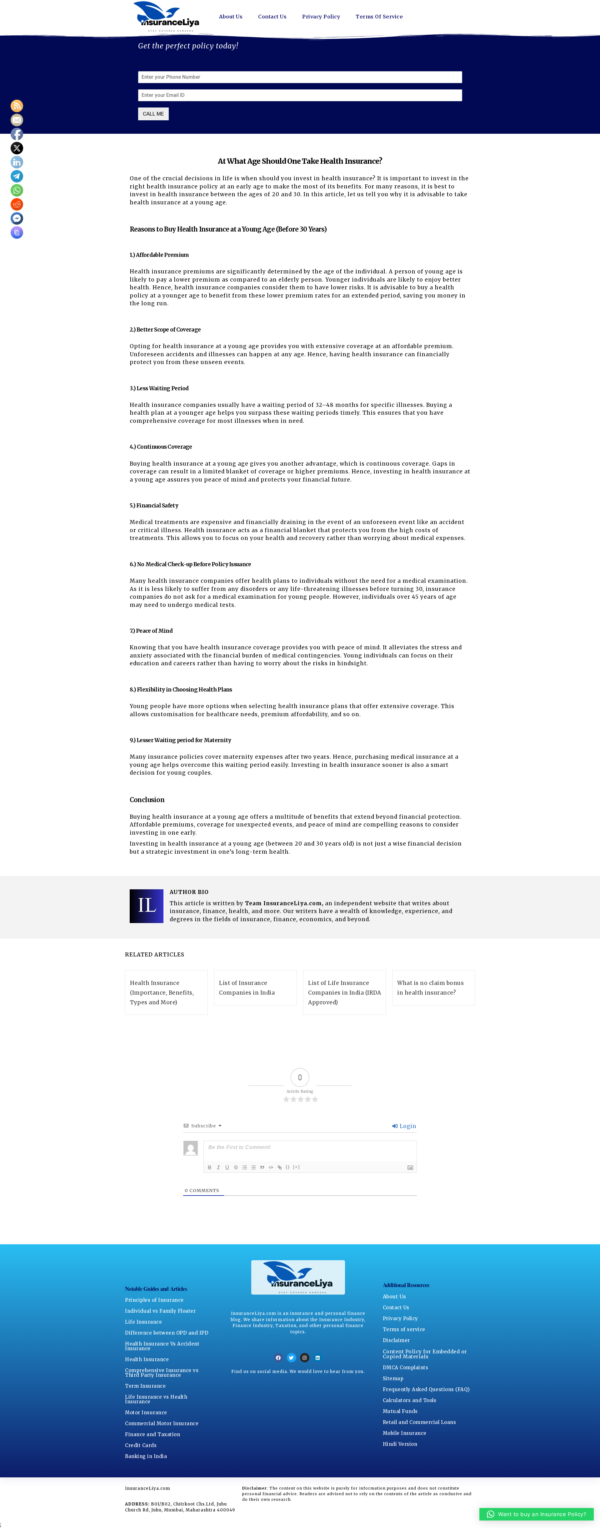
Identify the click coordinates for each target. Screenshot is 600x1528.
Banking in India (146, 1456)
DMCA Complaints (405, 1368)
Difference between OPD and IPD (166, 1333)
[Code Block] (271, 1167)
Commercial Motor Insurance (161, 1423)
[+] (296, 1167)
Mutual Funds (400, 1411)
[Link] (279, 1167)
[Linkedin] (317, 1357)
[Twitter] (291, 1357)
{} (288, 1167)
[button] (536, 1514)
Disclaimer (396, 1340)
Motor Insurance (146, 1413)
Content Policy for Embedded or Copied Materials (425, 1354)
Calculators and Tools (410, 1400)
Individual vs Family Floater (160, 1311)
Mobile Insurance (405, 1433)
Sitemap (393, 1378)
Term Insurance (145, 1386)
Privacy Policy (321, 16)
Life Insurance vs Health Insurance (156, 1399)
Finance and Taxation (152, 1434)
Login (407, 1126)
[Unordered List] (253, 1167)
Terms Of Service (379, 16)
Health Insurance (147, 1359)
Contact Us (272, 16)
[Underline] (227, 1167)
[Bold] (209, 1167)
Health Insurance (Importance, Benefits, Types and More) (162, 993)
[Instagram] (304, 1357)
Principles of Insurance (154, 1300)
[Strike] (236, 1167)
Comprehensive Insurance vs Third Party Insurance (161, 1372)
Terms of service (404, 1329)
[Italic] (218, 1167)
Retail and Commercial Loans (419, 1422)
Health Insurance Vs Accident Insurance (162, 1346)
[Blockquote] (262, 1167)
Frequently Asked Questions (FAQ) (426, 1389)
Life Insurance (143, 1322)
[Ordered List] (244, 1167)
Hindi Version (400, 1444)
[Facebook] (278, 1357)
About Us (230, 16)
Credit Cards (141, 1445)
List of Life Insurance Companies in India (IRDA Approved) (344, 993)
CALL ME (153, 114)
